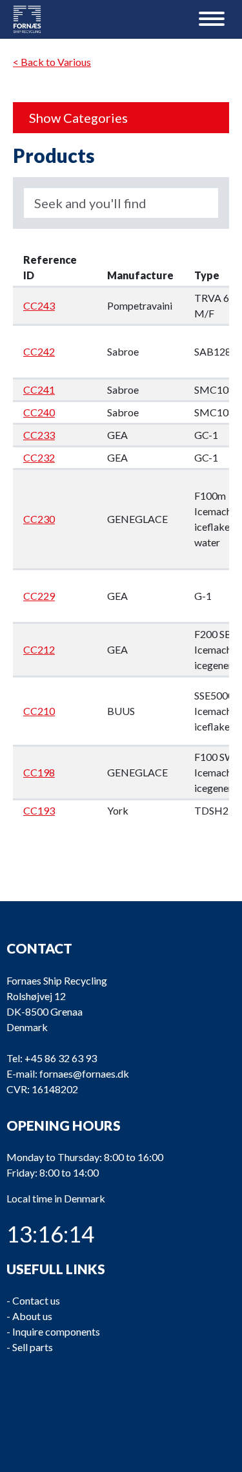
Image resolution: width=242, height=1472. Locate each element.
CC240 (39, 412)
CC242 (39, 351)
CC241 (39, 389)
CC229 (39, 596)
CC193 (39, 810)
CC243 (39, 305)
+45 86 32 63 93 (61, 1058)
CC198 (39, 772)
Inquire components (56, 1331)
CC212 (39, 649)
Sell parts (32, 1347)
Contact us (36, 1300)
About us (32, 1316)
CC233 (39, 435)
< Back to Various (52, 62)
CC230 (39, 519)
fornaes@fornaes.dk (84, 1073)
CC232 (39, 457)
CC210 (39, 711)
